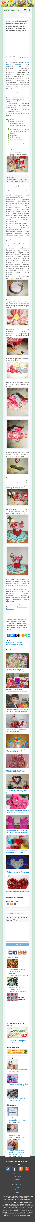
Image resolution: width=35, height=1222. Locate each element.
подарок (9, 642)
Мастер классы (17, 1182)
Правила (17, 1190)
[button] (7, 918)
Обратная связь (17, 1174)
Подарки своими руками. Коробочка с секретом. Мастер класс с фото (17, 1152)
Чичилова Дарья (17, 605)
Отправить (17, 944)
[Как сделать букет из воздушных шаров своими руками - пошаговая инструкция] (17, 988)
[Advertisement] (17, 44)
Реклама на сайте (17, 1184)
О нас (17, 1187)
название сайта (12, 10)
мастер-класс (18, 644)
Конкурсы (17, 1176)
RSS (17, 1192)
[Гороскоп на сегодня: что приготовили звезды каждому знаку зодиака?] (17, 976)
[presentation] (8, 918)
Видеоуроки (17, 1179)
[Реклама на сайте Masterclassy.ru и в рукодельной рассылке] (17, 1053)
